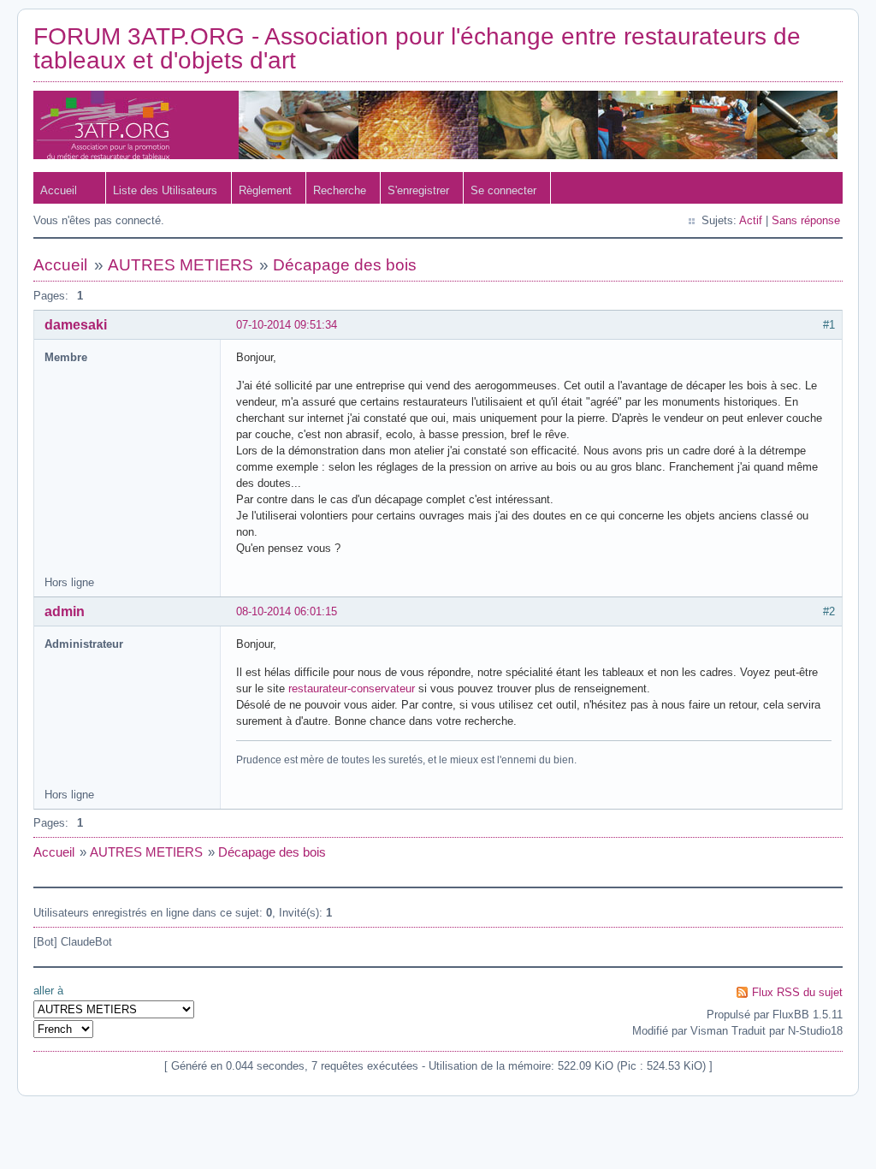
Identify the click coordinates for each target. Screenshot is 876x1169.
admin (64, 611)
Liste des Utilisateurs (165, 190)
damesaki (75, 324)
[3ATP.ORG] (435, 155)
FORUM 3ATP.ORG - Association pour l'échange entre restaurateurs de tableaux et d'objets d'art (417, 48)
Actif (750, 220)
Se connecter (503, 190)
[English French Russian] (63, 1029)
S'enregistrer (418, 190)
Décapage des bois (345, 265)
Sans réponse (806, 220)
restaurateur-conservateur (351, 688)
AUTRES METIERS (180, 265)
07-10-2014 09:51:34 (286, 324)
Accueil (58, 190)
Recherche (339, 190)
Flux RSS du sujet (797, 992)
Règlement (265, 190)
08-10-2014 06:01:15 (286, 611)
